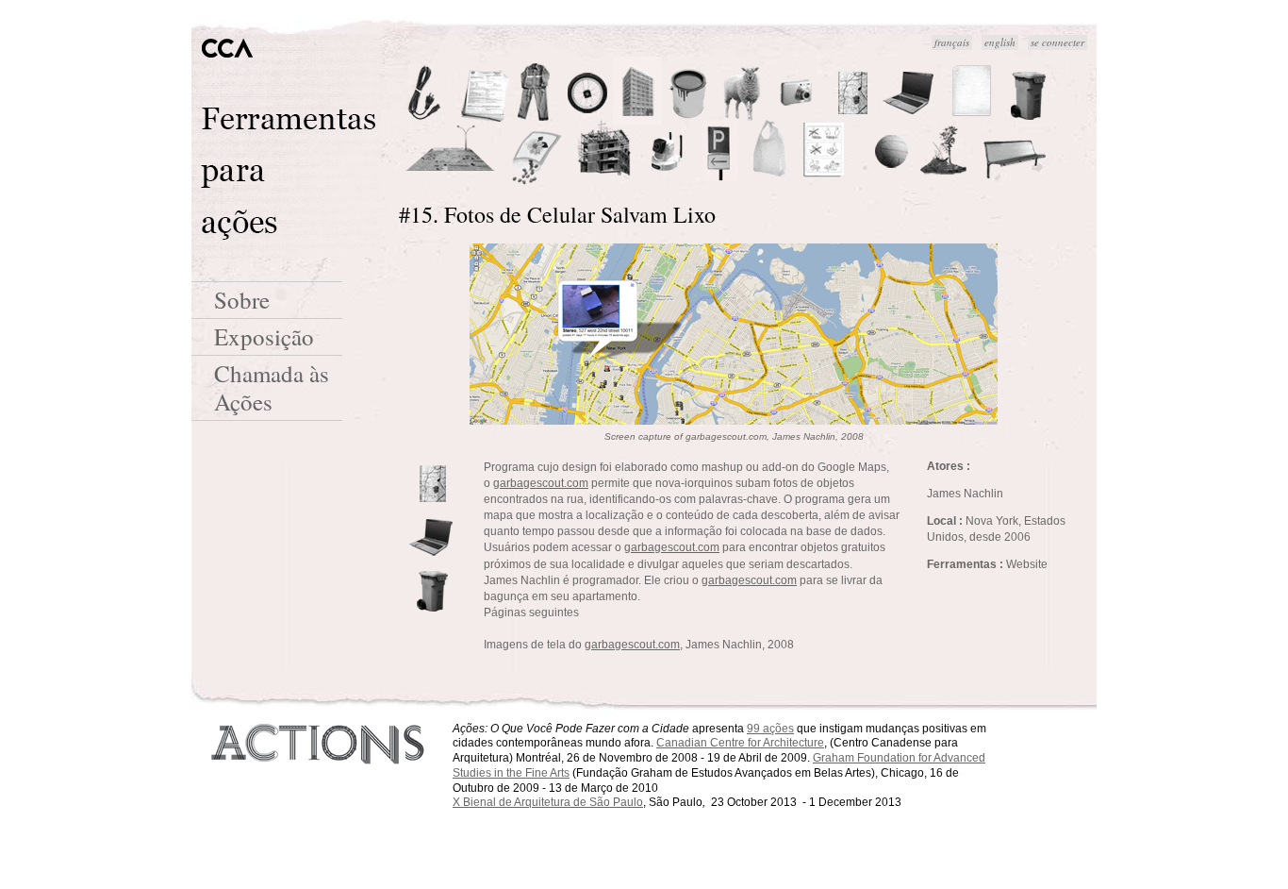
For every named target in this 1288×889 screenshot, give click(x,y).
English (1000, 42)
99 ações (770, 728)
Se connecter (1057, 42)
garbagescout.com (540, 483)
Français (951, 42)
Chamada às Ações (271, 387)
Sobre (242, 299)
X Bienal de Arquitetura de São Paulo (548, 802)
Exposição (264, 336)
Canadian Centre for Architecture (740, 742)
